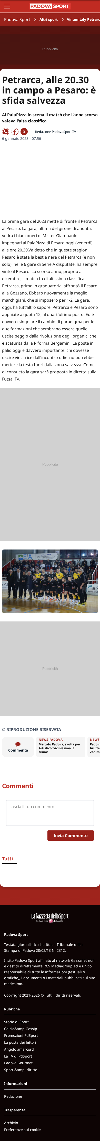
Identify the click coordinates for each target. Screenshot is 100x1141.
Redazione (13, 1096)
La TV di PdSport (18, 1056)
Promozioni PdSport (21, 1035)
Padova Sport (17, 19)
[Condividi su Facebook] (14, 131)
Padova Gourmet (18, 1062)
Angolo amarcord (19, 1049)
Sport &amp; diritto (20, 1069)
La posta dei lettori (20, 1042)
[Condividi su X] (24, 131)
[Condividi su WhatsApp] (5, 131)
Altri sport (48, 19)
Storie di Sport (16, 1021)
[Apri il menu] (7, 6)
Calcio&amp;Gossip (20, 1028)
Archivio (11, 1122)
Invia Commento (71, 835)
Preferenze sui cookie (22, 1129)
